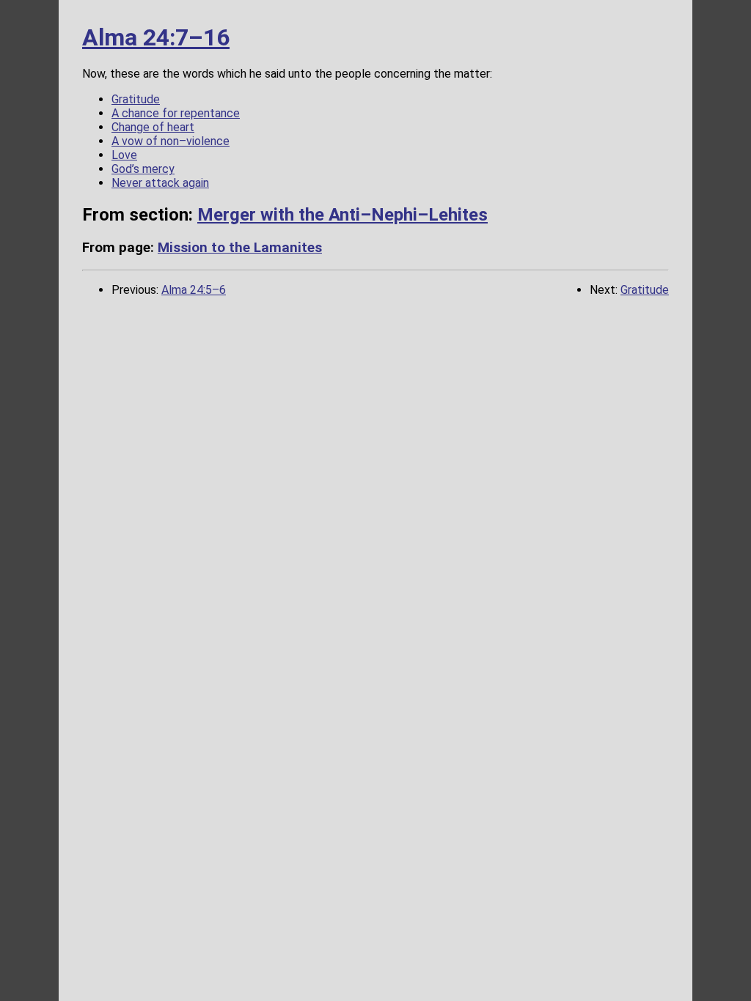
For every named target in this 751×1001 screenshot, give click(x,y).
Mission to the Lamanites (240, 248)
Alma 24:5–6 (193, 290)
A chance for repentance (175, 113)
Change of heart (152, 127)
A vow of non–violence (170, 141)
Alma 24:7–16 (156, 37)
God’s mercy (143, 169)
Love (124, 155)
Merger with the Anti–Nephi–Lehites (342, 214)
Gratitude (135, 99)
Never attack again (160, 183)
